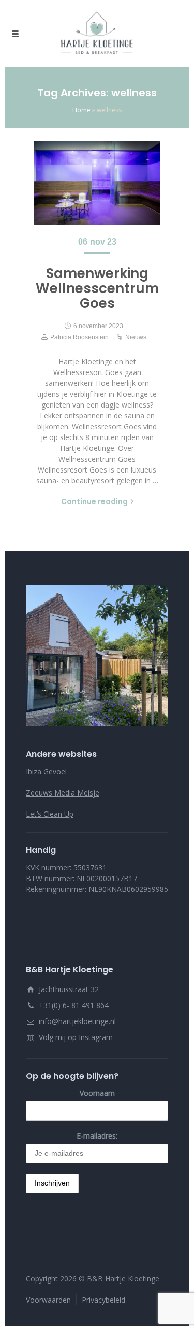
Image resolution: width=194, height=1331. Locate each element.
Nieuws (135, 337)
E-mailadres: (97, 1136)
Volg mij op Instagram (76, 1037)
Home (81, 110)
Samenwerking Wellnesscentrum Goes (97, 288)
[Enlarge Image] (97, 183)
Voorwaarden (48, 1300)
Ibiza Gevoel (46, 771)
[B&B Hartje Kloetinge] (97, 33)
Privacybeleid (103, 1300)
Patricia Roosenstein (79, 337)
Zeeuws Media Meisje (62, 793)
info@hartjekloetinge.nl (77, 1021)
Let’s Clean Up (49, 814)
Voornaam (97, 1093)
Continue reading (94, 501)
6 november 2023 (98, 326)
